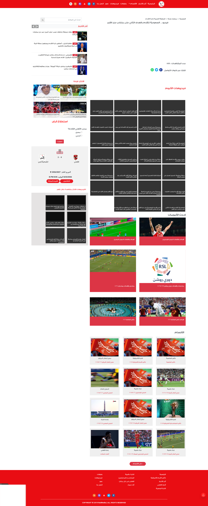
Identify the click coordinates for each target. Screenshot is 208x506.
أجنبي (78, 136)
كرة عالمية (171, 389)
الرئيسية (151, 4)
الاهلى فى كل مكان (126, 481)
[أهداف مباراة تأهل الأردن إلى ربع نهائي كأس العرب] (126, 173)
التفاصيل (66, 181)
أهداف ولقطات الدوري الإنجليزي (173, 239)
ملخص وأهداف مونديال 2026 (124, 286)
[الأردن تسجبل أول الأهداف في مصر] (126, 125)
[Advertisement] (146, 80)
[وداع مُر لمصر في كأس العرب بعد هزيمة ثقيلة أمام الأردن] (102, 109)
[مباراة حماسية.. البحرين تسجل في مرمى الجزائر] (174, 173)
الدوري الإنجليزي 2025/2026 (137, 392)
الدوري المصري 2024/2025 (104, 423)
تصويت (59, 141)
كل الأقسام (138, 464)
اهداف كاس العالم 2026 (176, 319)
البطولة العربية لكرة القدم (155, 19)
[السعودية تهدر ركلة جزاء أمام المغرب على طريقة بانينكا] (174, 141)
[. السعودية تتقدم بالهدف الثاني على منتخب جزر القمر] (174, 205)
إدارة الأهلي (104, 450)
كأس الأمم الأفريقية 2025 (138, 362)
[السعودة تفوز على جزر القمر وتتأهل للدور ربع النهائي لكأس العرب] (126, 189)
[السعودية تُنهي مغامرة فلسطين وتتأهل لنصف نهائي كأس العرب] (174, 109)
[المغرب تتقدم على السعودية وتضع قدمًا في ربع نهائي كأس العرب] (150, 141)
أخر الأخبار (142, 4)
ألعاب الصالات (104, 454)
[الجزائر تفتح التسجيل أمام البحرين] (150, 173)
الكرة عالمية (129, 474)
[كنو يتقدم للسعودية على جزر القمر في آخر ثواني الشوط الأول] (150, 205)
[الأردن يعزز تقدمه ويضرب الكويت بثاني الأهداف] (174, 189)
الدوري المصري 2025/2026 (104, 393)
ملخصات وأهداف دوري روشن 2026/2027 (171, 286)
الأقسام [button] (133, 4)
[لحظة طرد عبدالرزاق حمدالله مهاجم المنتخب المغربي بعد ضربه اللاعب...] (126, 205)
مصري (78, 132)
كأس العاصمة (171, 358)
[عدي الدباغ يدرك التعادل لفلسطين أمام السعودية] (150, 109)
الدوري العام (104, 389)
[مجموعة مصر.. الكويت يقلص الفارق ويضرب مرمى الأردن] (102, 173)
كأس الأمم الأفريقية (158, 478)
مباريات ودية (172, 19)
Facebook (160, 69)
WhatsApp (152, 69)
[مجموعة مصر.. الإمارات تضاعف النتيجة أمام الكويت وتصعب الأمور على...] (150, 125)
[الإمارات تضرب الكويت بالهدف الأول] (102, 125)
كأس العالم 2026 (128, 319)
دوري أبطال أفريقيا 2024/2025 (138, 423)
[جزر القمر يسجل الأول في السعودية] (102, 189)
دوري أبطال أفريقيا (104, 358)
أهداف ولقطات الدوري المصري (124, 239)
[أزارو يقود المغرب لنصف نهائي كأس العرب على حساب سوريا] (126, 109)
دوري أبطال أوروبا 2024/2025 (170, 454)
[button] (33, 26)
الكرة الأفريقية (138, 358)
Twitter (156, 69)
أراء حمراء (131, 485)
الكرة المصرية (161, 488)
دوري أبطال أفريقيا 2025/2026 (105, 362)
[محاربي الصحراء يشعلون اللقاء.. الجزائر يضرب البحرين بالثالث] (126, 157)
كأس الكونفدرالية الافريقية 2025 (170, 423)
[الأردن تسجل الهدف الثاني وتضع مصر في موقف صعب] (174, 125)
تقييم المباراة (53, 181)
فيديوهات (114, 4)
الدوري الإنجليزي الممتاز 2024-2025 (137, 454)
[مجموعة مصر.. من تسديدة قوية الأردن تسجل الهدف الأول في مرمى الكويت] (150, 189)
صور (106, 4)
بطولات (123, 4)
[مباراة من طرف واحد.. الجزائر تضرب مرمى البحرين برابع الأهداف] (150, 157)
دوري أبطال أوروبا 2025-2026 (170, 393)
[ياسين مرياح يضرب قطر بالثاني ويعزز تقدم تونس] (126, 141)
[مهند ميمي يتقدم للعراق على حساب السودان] (174, 157)
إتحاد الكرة (104, 419)
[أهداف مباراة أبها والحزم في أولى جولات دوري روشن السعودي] (55, 237)
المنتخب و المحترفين (126, 478)
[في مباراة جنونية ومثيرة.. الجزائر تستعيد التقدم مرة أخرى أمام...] (102, 157)
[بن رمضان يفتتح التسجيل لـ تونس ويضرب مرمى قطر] (102, 141)
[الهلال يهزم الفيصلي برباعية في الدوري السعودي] (76, 237)
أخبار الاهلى (161, 485)
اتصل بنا (100, 4)
